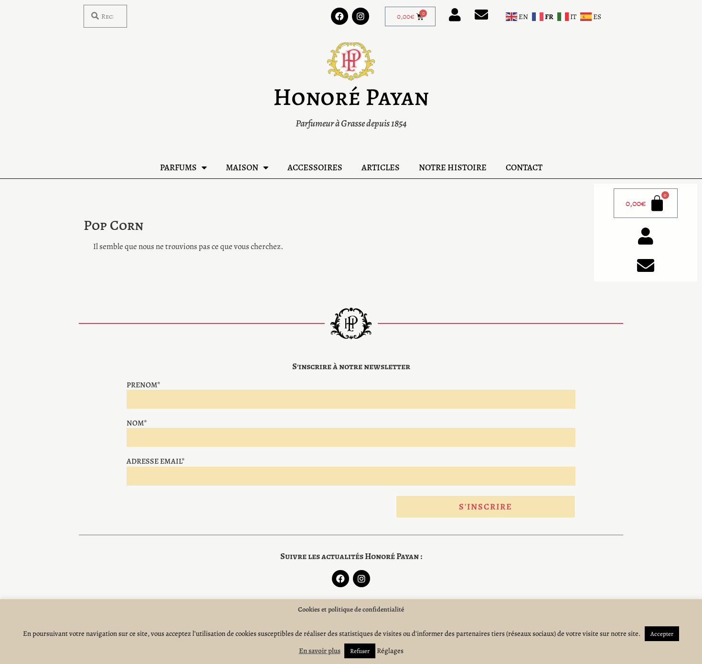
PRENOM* (143, 385)
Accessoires (314, 167)
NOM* (137, 423)
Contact (524, 167)
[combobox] (105, 16)
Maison (242, 167)
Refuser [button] (360, 651)
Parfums (178, 167)
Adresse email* (156, 461)
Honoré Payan (351, 97)
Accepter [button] (661, 634)
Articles (381, 167)
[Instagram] (360, 16)
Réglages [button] (390, 650)
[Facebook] (339, 16)
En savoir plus (319, 650)
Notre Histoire (453, 167)
